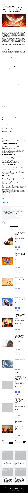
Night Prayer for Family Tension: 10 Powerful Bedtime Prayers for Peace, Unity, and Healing (20, 463)
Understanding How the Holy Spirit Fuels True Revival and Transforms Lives (20, 315)
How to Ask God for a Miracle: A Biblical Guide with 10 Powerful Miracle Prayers (7, 462)
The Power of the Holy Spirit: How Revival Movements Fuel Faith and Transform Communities (20, 378)
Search (15, 440)
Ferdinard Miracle (7, 28)
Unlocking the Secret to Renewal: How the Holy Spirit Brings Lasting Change (20, 356)
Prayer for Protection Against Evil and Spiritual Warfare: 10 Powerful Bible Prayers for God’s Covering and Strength (7, 480)
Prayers (4, 460)
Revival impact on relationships (15, 214)
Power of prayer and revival (19, 211)
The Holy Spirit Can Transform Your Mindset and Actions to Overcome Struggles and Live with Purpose (20, 400)
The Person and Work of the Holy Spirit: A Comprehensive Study (20, 254)
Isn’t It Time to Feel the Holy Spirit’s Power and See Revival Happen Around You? (20, 336)
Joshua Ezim (17, 277)
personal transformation (11, 211)
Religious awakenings (5, 212)
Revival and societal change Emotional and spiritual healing (11, 213)
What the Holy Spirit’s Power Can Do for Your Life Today (20, 296)
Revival (11, 212)
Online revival (5, 211)
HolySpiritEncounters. (16, 490)
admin (4, 465)
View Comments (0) (13, 226)
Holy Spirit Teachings (5, 4)
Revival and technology (6, 214)
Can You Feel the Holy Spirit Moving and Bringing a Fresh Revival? (20, 233)
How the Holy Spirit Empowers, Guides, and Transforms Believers (19, 274)
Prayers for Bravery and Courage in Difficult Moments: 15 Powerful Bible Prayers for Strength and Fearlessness (20, 480)
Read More (16, 249)
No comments (16, 236)
